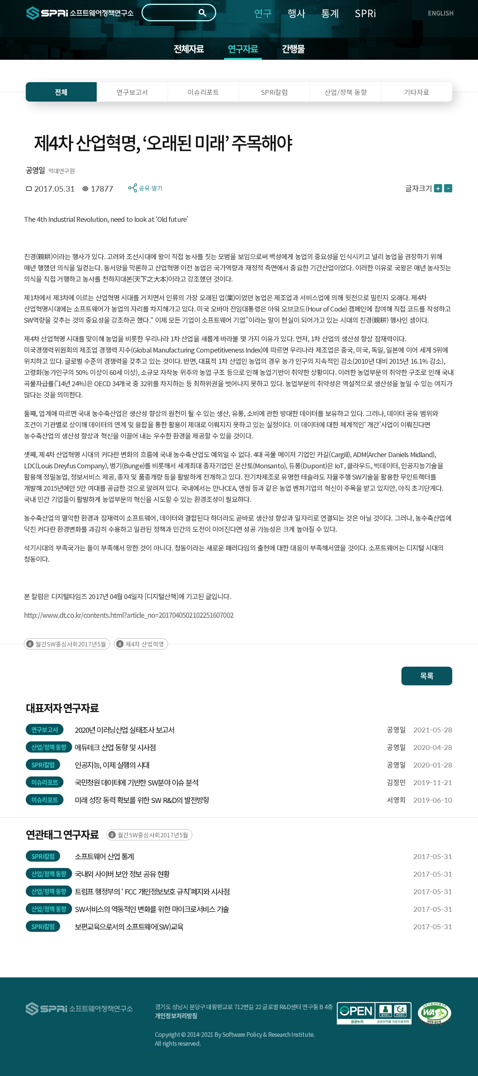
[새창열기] (374, 1013)
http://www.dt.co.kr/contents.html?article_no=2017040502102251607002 (128, 615)
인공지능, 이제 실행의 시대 (112, 764)
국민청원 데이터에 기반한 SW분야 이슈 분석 (136, 782)
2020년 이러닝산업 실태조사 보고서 (124, 729)
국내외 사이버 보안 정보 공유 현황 (122, 873)
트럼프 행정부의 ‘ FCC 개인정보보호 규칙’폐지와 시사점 (153, 891)
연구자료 (243, 48)
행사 (296, 13)
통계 (330, 13)
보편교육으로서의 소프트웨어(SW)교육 (129, 926)
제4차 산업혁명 (144, 643)
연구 (263, 13)
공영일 (35, 170)
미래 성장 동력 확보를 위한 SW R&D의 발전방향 (142, 799)
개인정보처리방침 (176, 1015)
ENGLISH (441, 12)
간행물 (293, 48)
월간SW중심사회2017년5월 (70, 643)
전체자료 (189, 48)
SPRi (365, 13)
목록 (427, 675)
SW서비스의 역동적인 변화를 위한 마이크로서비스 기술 (152, 908)
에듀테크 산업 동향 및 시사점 (115, 747)
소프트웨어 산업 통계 (104, 856)
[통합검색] (202, 12)
